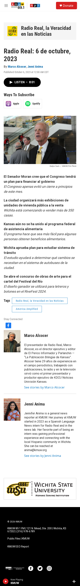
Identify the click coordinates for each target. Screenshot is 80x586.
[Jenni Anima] (12, 409)
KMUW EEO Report (18, 546)
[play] (5, 581)
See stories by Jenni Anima (42, 456)
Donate (68, 5)
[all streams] (75, 581)
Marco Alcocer (17, 66)
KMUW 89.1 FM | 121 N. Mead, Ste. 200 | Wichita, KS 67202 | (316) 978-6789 (36, 530)
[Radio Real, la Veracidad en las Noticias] (12, 31)
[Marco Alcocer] (12, 341)
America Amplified (27, 308)
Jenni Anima (35, 66)
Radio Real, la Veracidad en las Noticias (46, 31)
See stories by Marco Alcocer (44, 387)
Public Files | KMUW (18, 538)
